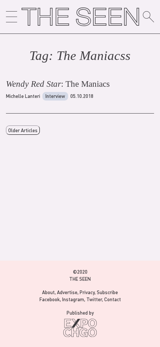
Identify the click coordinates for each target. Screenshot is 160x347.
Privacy (87, 292)
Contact (112, 299)
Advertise (67, 292)
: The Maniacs (58, 84)
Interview (55, 96)
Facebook (49, 299)
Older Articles (23, 130)
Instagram (73, 299)
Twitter (94, 299)
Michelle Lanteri (23, 96)
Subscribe (107, 292)
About (48, 292)
